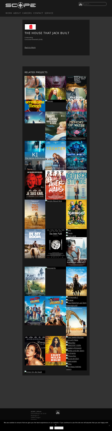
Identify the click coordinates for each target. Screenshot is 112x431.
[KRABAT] (76, 300)
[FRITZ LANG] (76, 235)
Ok (51, 428)
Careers (27, 13)
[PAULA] (76, 233)
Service (49, 13)
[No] (109, 425)
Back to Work (30, 47)
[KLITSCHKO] (76, 342)
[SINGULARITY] (55, 268)
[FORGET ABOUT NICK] (55, 201)
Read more (59, 428)
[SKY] (76, 230)
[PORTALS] (55, 101)
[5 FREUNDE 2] (76, 297)
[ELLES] (76, 363)
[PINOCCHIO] (76, 355)
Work (9, 13)
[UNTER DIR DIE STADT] (35, 371)
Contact (38, 13)
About (17, 13)
